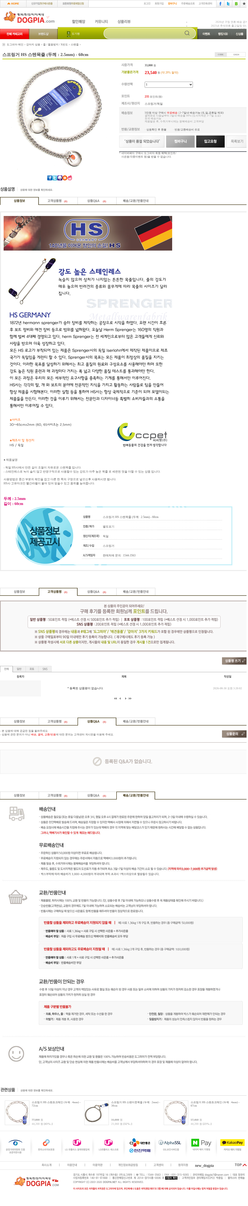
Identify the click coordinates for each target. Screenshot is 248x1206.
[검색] (187, 33)
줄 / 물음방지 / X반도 (55, 44)
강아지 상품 (33, 44)
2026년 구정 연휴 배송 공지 (231, 21)
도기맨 (76, 33)
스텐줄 (75, 44)
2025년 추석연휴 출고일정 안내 (229, 25)
